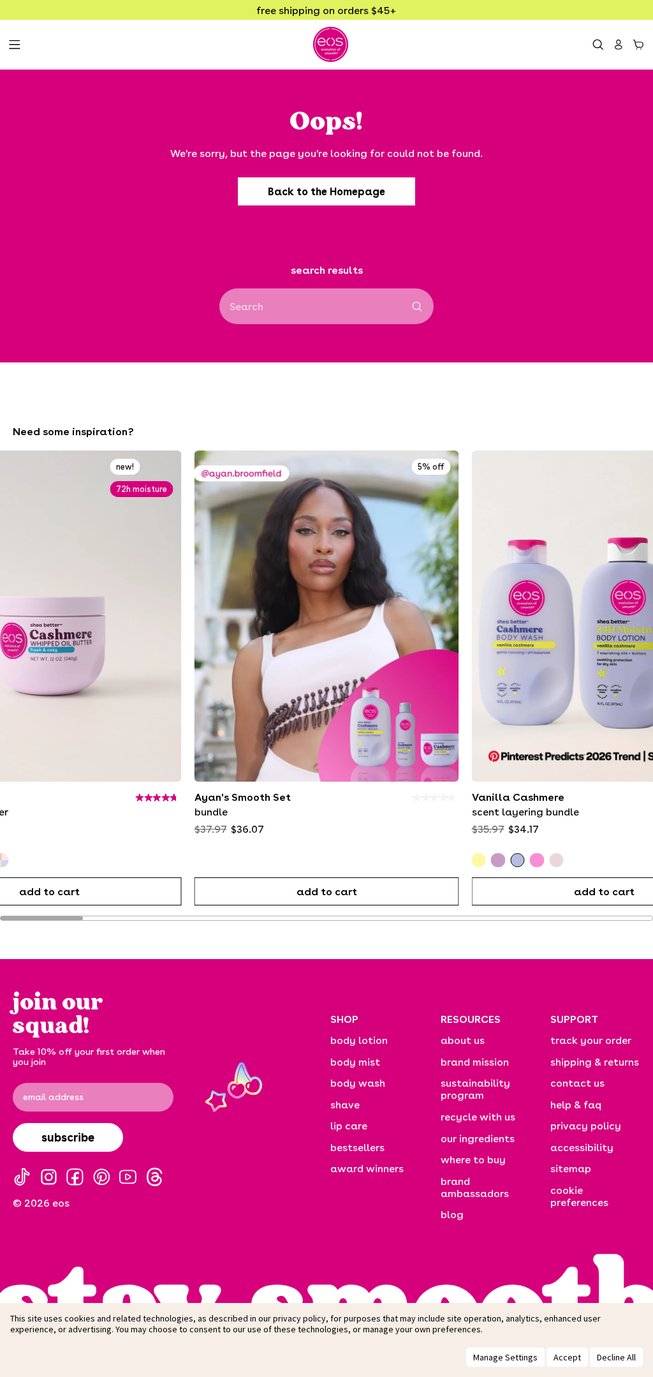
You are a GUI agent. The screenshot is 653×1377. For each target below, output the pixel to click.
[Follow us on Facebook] (75, 1177)
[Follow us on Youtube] (128, 1177)
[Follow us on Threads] (154, 1177)
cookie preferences (579, 1196)
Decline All (616, 1357)
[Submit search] (417, 307)
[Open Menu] (14, 45)
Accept (567, 1357)
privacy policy (299, 1318)
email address (53, 1096)
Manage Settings (505, 1357)
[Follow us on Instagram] (49, 1177)
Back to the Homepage (326, 191)
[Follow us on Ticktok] (22, 1177)
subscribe (67, 1137)
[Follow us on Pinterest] (101, 1177)
